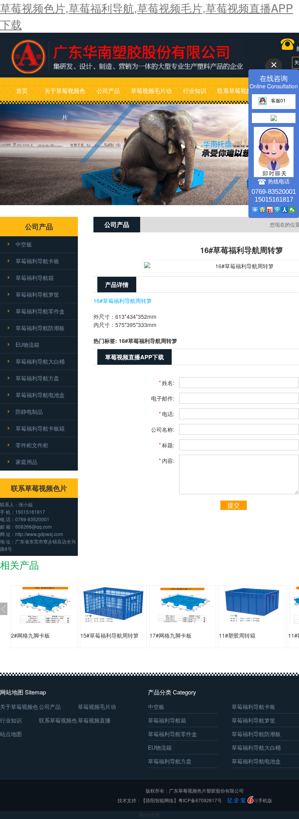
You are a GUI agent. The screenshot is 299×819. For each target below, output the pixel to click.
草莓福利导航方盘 (37, 378)
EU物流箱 (27, 344)
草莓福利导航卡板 (37, 261)
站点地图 (11, 734)
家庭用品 (26, 462)
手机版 (265, 800)
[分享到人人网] (284, 210)
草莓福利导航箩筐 (37, 294)
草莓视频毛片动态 (151, 95)
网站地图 (149, 815)
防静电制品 (29, 411)
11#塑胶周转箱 (237, 635)
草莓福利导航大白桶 (40, 361)
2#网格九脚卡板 (30, 635)
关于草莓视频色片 (64, 95)
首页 (22, 90)
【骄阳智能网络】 (159, 800)
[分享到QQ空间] (262, 210)
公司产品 (108, 90)
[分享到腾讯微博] (277, 210)
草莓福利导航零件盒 (40, 311)
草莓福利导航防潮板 (40, 328)
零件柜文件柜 (32, 445)
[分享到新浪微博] (270, 210)
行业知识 (194, 90)
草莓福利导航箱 (35, 277)
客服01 (278, 100)
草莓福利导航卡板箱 (40, 428)
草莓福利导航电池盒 (40, 395)
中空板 (24, 244)
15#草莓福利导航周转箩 (109, 635)
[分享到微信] (292, 210)
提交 (233, 505)
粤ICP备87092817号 (200, 800)
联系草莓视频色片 (237, 95)
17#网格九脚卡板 (171, 635)
